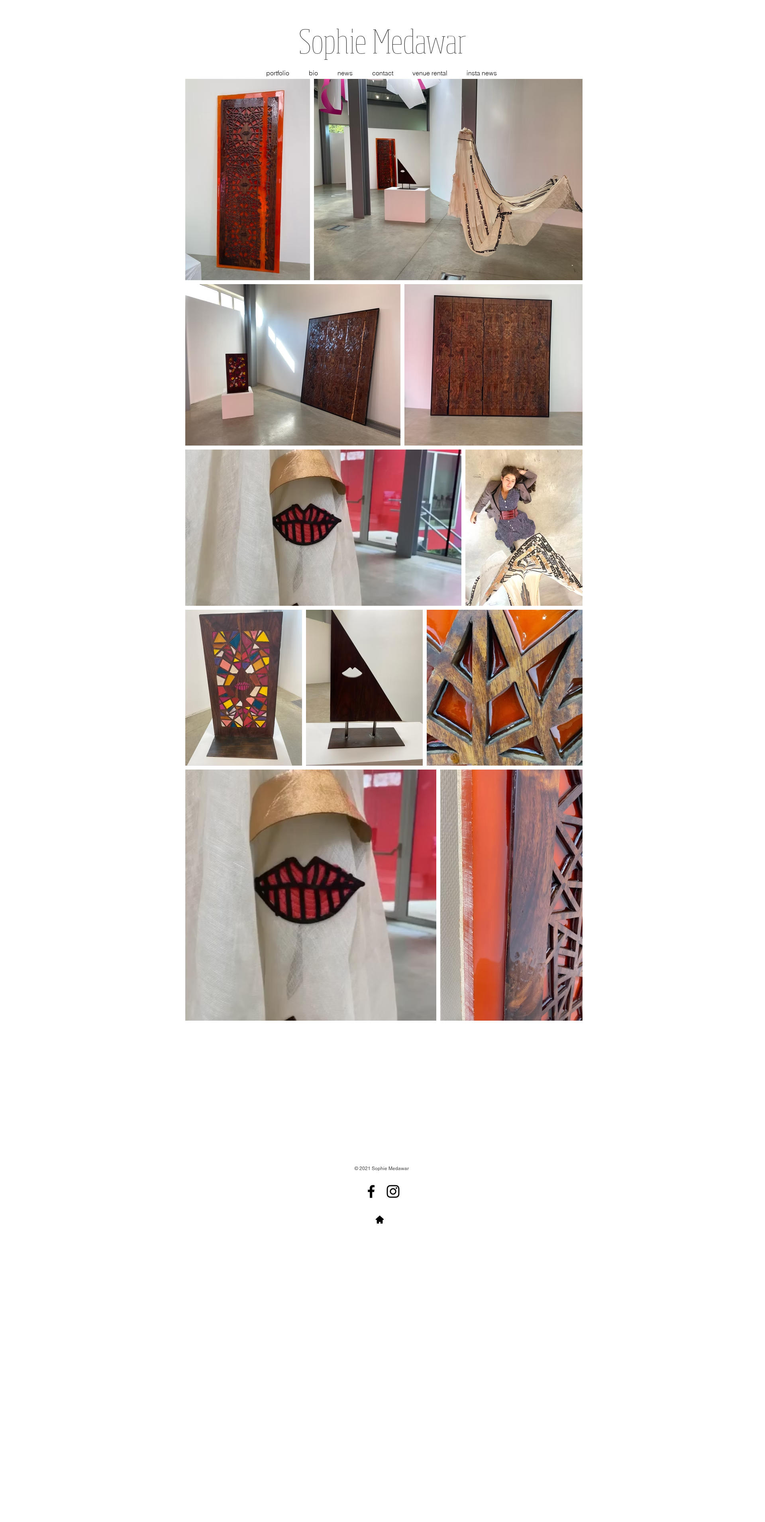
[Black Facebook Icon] (371, 1191)
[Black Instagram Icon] (393, 1191)
